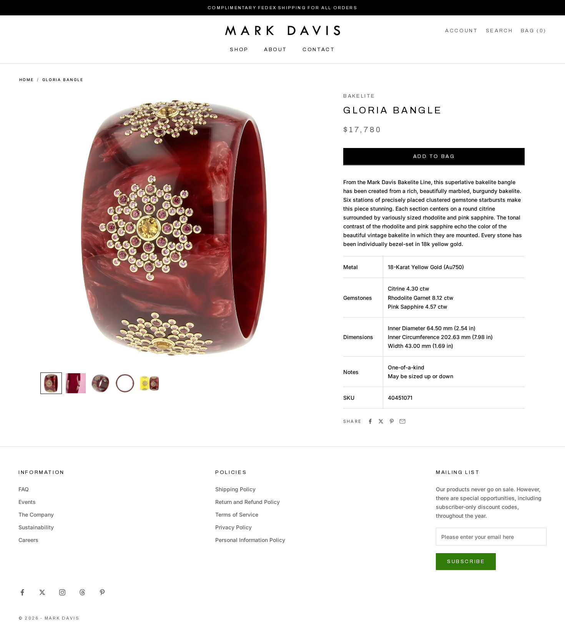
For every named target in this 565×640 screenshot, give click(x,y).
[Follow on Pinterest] (102, 592)
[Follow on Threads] (82, 592)
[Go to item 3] (100, 383)
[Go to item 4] (125, 383)
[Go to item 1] (51, 383)
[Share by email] (402, 421)
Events (27, 502)
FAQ (23, 489)
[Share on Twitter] (381, 421)
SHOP (239, 49)
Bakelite (359, 96)
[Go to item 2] (75, 383)
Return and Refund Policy (247, 502)
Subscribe (466, 561)
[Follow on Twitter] (42, 592)
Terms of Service (236, 514)
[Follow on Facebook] (22, 592)
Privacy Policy (233, 527)
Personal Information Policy (250, 540)
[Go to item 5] (149, 383)
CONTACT (318, 49)
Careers (28, 540)
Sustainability (36, 527)
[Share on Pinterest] (392, 421)
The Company (36, 514)
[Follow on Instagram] (62, 592)
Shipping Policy (235, 489)
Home (26, 79)
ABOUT (275, 49)
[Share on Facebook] (370, 421)
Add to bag (434, 156)
